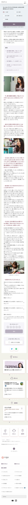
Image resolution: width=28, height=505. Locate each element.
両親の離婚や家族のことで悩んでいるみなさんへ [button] (11, 441)
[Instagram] (16, 501)
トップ (3, 439)
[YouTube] (12, 500)
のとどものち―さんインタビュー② (13, 309)
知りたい (8, 439)
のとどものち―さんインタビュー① (13, 302)
